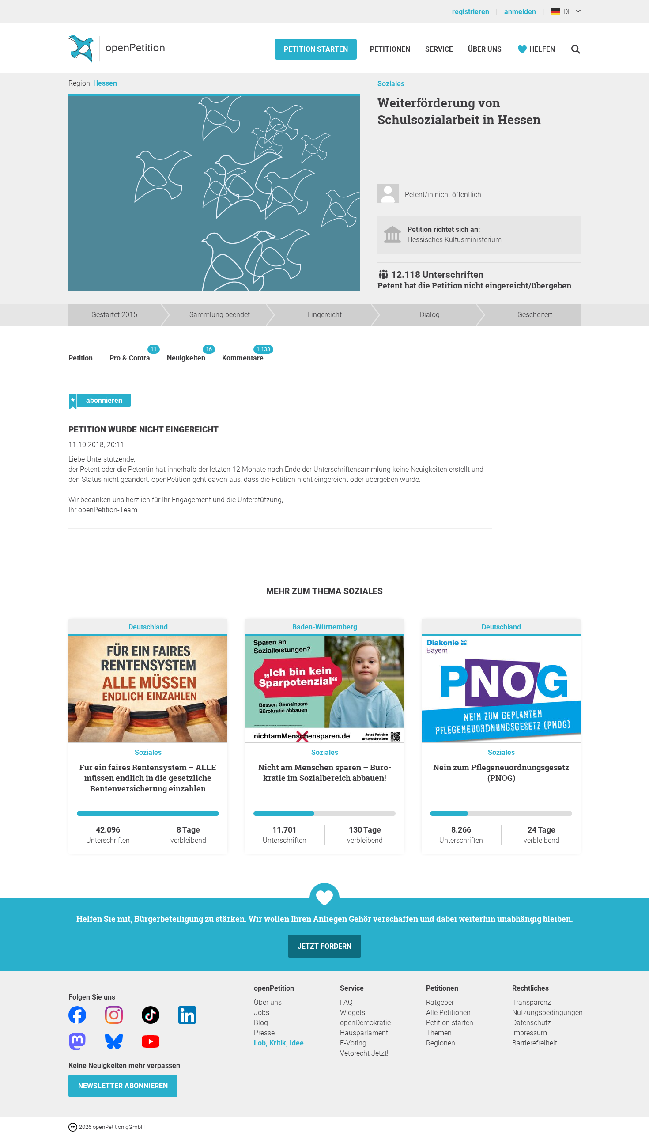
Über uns (268, 1002)
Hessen (105, 83)
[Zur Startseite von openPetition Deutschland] (117, 48)
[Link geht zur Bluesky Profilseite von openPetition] (114, 1041)
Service (439, 49)
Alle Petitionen (448, 1012)
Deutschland (148, 627)
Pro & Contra (129, 354)
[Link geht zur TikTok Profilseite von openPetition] (150, 1014)
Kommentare (243, 354)
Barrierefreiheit (534, 1043)
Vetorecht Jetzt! (364, 1053)
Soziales (390, 84)
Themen (439, 1033)
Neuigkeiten (186, 354)
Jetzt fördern (324, 946)
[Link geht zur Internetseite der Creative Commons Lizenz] (73, 1126)
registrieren (470, 12)
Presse (264, 1033)
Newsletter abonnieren (123, 1086)
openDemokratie (365, 1023)
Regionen (440, 1043)
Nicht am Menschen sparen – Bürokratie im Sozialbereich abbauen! (324, 772)
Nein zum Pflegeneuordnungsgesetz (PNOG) (501, 772)
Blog (261, 1023)
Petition (80, 358)
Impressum (529, 1033)
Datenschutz (531, 1023)
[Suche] (575, 49)
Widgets (352, 1012)
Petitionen (391, 49)
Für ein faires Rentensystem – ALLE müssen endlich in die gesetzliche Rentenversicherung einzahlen (147, 778)
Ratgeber (440, 1002)
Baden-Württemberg (324, 627)
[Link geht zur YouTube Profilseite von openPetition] (150, 1041)
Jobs (261, 1012)
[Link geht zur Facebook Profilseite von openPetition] (77, 1014)
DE (566, 12)
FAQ (346, 1002)
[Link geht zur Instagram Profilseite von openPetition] (114, 1014)
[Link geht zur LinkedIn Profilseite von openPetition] (187, 1014)
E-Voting (353, 1043)
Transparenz (531, 1002)
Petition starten (316, 49)
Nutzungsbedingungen (547, 1012)
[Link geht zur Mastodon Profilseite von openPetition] (77, 1041)
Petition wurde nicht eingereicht (143, 429)
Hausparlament (364, 1033)
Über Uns (485, 49)
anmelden (520, 12)
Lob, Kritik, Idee (279, 1043)
